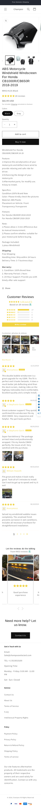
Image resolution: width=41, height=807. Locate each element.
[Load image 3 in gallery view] (31, 60)
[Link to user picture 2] (18, 456)
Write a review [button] (20, 324)
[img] (8, 366)
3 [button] (20, 534)
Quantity (5, 119)
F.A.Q (6, 712)
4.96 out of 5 (26, 301)
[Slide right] (38, 61)
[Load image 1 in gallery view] (10, 60)
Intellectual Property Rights (16, 717)
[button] (5, 9)
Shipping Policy (11, 751)
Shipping (14, 104)
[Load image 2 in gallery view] (20, 60)
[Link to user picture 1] (7, 456)
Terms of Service (11, 706)
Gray (19, 113)
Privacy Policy (10, 739)
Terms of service (11, 756)
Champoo (16, 797)
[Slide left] (2, 61)
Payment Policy (10, 733)
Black (7, 113)
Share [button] (7, 288)
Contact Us (20, 635)
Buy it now (20, 141)
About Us (8, 700)
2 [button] (17, 534)
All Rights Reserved (27, 797)
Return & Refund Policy (14, 745)
